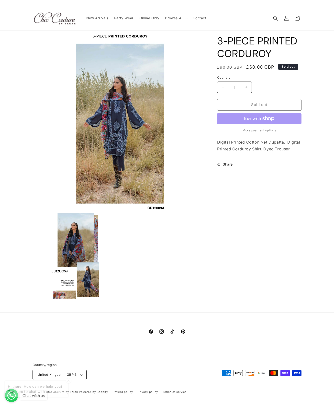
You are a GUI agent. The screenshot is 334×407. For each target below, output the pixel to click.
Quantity (223, 77)
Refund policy (123, 392)
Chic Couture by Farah (61, 392)
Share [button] (228, 164)
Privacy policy (148, 392)
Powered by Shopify (93, 392)
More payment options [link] (259, 130)
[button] (176, 18)
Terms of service (175, 392)
